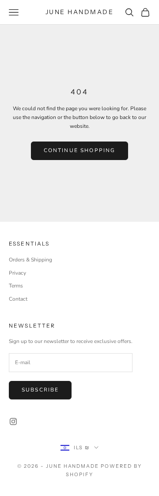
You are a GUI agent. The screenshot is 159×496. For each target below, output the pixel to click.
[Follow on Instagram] (13, 421)
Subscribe (40, 389)
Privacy (17, 272)
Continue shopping (80, 150)
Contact (18, 298)
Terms (16, 285)
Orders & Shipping (30, 259)
